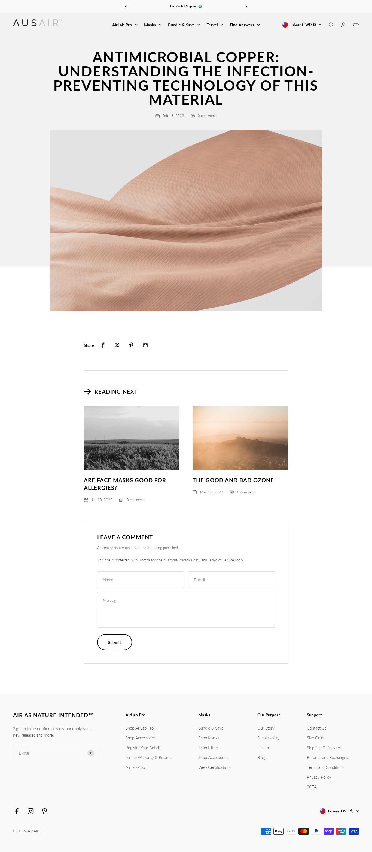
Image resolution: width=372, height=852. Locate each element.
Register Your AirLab (143, 747)
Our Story (266, 727)
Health (263, 747)
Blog (261, 757)
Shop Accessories (140, 737)
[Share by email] (145, 345)
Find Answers (242, 24)
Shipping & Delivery (324, 747)
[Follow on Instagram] (30, 811)
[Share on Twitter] (117, 345)
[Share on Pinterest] (131, 345)
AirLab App (135, 767)
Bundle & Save (181, 24)
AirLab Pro (122, 24)
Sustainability (268, 737)
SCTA (312, 786)
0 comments (207, 115)
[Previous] (126, 6)
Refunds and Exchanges (327, 757)
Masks (150, 24)
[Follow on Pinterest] (44, 811)
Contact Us (316, 727)
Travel (212, 24)
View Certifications (214, 767)
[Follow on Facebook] (16, 811)
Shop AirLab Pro (140, 727)
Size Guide (316, 737)
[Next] (246, 6)
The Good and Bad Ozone (233, 480)
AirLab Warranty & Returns (149, 757)
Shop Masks (208, 737)
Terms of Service (221, 560)
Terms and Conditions (325, 767)
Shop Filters (208, 747)
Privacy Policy (189, 560)
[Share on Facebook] (102, 345)
